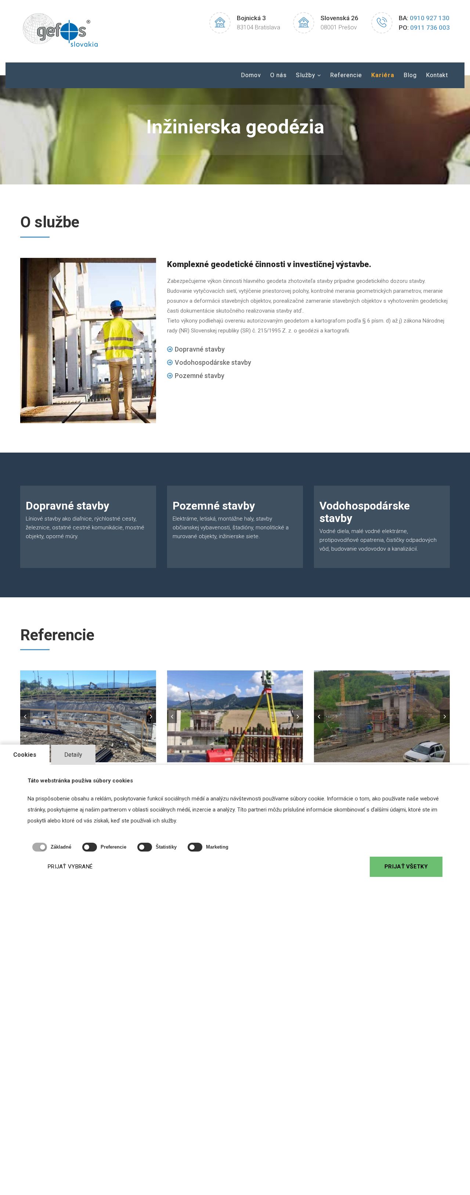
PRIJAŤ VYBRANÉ (70, 866)
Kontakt (437, 75)
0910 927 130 (429, 18)
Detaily (73, 754)
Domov (251, 75)
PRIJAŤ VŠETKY (406, 866)
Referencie (346, 75)
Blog (410, 75)
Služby (305, 75)
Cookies (24, 754)
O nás (278, 75)
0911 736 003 (430, 27)
